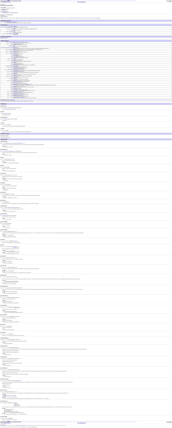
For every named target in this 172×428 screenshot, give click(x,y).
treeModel (13, 31)
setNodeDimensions (15, 84)
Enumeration (10, 69)
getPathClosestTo (15, 51)
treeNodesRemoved (15, 95)
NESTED (4, 2)
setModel (13, 82)
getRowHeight (14, 62)
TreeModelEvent (20, 91)
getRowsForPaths (14, 64)
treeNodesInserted (15, 93)
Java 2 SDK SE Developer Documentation (20, 425)
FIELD (5, 2)
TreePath (16, 42)
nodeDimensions (14, 26)
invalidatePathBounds (15, 71)
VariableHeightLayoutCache (14, 12)
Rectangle (10, 42)
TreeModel (10, 31)
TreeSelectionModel (9, 33)
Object (4, 15)
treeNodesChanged (15, 91)
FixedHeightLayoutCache (5, 12)
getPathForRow (14, 53)
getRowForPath (14, 60)
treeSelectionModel (15, 33)
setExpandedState (15, 80)
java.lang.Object (3, 7)
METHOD (10, 2)
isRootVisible (14, 78)
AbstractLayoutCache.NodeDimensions (6, 47)
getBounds (13, 42)
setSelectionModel (15, 89)
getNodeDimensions (15, 47)
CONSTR (8, 2)
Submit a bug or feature (3, 424)
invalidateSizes (14, 73)
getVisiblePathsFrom (15, 69)
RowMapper (4, 10)
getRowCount (14, 58)
